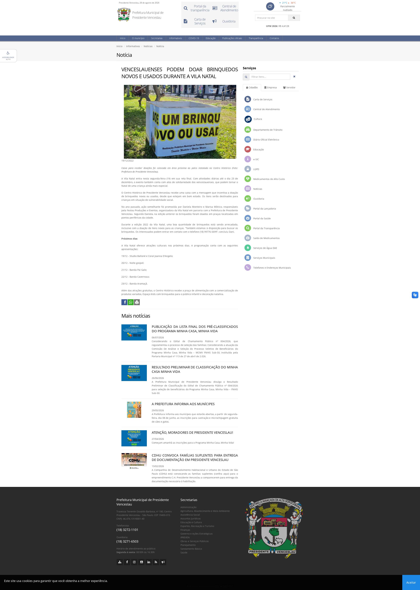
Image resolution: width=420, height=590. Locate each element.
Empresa (271, 87)
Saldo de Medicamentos (266, 238)
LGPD (256, 169)
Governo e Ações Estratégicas (196, 533)
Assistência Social (190, 514)
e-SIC (256, 159)
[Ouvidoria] (163, 562)
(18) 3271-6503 (127, 541)
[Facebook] (127, 562)
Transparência (256, 38)
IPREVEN (185, 537)
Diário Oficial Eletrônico (266, 139)
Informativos (175, 38)
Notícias (148, 46)
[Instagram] (134, 562)
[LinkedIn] (149, 562)
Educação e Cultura (191, 522)
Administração (188, 507)
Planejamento (188, 544)
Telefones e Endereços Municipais (272, 267)
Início (122, 38)
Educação (211, 38)
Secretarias (157, 38)
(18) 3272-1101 (127, 529)
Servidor (290, 87)
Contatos (274, 38)
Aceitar (411, 582)
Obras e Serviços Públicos (194, 541)
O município (138, 38)
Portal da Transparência (266, 228)
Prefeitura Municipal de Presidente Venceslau (147, 15)
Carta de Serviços (262, 99)
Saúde (183, 552)
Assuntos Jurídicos (190, 518)
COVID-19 (194, 38)
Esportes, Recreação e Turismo (197, 526)
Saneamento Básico (191, 548)
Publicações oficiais (232, 38)
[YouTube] (141, 562)
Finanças (185, 529)
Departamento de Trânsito (267, 129)
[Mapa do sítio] (120, 562)
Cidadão (253, 87)
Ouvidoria (258, 198)
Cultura (257, 118)
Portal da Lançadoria (264, 208)
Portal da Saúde (262, 218)
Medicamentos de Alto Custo (269, 179)
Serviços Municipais (264, 257)
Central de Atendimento (266, 109)
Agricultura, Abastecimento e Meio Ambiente (205, 511)
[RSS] (156, 562)
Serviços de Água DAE (265, 248)
